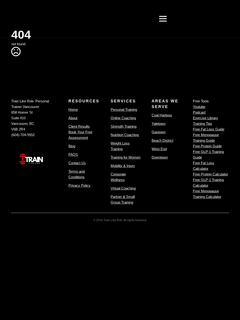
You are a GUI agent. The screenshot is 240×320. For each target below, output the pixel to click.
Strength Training (123, 126)
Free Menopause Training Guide (206, 137)
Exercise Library (205, 118)
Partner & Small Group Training (123, 199)
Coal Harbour (162, 115)
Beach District (162, 140)
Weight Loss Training (120, 146)
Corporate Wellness (118, 177)
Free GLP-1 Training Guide (208, 154)
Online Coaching (123, 118)
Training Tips (202, 124)
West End (159, 149)
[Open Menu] (163, 18)
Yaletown (158, 124)
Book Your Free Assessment (80, 135)
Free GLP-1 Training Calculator (208, 182)
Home (73, 110)
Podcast (199, 112)
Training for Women (125, 157)
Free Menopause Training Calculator (207, 194)
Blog (71, 146)
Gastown (158, 132)
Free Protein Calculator (210, 174)
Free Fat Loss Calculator (203, 166)
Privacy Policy (79, 185)
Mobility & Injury (123, 166)
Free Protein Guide (207, 146)
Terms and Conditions (76, 174)
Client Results (79, 126)
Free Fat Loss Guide (208, 129)
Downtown (160, 157)
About (72, 118)
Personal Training (124, 110)
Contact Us (77, 163)
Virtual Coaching (123, 188)
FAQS (73, 154)
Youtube (199, 107)
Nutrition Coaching (125, 135)
